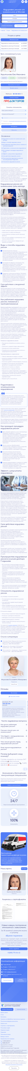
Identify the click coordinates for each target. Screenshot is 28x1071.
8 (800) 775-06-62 (14, 953)
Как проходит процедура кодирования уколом (13, 151)
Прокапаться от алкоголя (7, 1038)
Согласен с (14, 121)
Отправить (14, 126)
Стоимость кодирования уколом (11, 161)
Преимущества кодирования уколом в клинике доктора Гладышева (13, 159)
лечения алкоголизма (9, 410)
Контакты (3, 1016)
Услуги (8, 30)
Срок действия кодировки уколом (11, 156)
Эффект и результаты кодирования (12, 153)
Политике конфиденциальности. (14, 1064)
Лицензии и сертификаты (8, 1025)
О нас (2, 1014)
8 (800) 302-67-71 (12, 2)
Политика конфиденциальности (9, 1021)
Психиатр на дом (5, 1027)
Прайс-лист (4, 1023)
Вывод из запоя (5, 1036)
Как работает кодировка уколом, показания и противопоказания (15, 145)
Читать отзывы (14, 97)
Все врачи (24, 868)
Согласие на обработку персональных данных (13, 1019)
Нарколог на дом (5, 1030)
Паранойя (3, 1032)
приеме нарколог (12, 625)
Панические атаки (6, 1034)
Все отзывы (14, 692)
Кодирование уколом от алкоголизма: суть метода (14, 139)
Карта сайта (4, 1012)
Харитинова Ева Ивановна (13, 74)
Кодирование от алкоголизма (19, 30)
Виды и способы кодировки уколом (12, 142)
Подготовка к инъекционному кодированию (14, 148)
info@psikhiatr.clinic (11, 971)
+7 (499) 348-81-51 (12, 1)
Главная (3, 30)
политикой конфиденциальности (17, 121)
